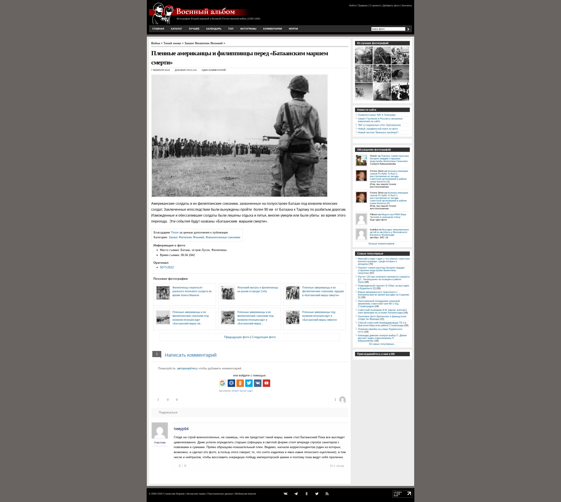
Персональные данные (220, 493)
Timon (175, 232)
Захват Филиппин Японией (204, 43)
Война (155, 43)
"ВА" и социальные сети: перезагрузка (379, 125)
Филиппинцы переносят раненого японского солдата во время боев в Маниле (192, 291)
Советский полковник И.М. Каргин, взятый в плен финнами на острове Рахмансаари (382, 311)
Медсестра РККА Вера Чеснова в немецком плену (388, 215)
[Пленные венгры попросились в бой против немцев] (400, 100)
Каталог (176, 28)
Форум (293, 28)
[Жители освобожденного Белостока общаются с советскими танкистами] (400, 63)
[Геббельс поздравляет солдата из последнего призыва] (364, 82)
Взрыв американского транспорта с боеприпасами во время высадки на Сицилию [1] (383, 295)
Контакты (407, 5)
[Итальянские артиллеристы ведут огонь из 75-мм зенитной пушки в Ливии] (400, 82)
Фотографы (248, 28)
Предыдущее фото (236, 337)
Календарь (213, 28)
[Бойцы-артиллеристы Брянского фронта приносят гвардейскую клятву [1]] (364, 63)
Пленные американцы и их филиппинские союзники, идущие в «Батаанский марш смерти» (323, 291)
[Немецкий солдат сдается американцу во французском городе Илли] (382, 100)
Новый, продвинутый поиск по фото (378, 128)
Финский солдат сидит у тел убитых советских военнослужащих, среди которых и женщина (384, 261)
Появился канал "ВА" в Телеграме (377, 115)
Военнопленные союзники (223, 237)
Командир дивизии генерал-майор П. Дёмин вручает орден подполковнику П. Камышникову (382, 338)
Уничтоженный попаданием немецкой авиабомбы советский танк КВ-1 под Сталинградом (379, 304)
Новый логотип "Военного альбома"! (378, 132)
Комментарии (272, 28)
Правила (362, 5)
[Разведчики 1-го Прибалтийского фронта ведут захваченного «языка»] (364, 100)
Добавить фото (391, 5)
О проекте (375, 5)
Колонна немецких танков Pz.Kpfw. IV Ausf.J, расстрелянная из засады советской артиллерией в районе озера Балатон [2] (389, 198)
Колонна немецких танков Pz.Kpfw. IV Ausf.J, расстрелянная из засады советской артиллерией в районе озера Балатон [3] (389, 176)
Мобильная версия (245, 493)
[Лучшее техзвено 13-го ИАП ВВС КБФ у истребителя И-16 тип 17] (382, 63)
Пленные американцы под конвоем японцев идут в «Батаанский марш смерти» (319, 316)
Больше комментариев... (382, 243)
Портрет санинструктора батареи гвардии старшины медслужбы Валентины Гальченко (389, 158)
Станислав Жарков (174, 493)
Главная (158, 28)
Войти (352, 5)
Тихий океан (172, 43)
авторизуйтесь (187, 368)
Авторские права (195, 493)
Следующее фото (264, 337)
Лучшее (194, 28)
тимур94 (181, 429)
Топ (230, 28)
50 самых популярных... (382, 344)
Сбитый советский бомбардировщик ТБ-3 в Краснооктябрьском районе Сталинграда (382, 324)
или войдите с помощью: (249, 375)
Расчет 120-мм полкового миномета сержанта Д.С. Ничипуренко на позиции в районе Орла (384, 279)
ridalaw (191, 70)
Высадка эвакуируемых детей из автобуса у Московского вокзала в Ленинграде (389, 232)
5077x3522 (167, 267)
